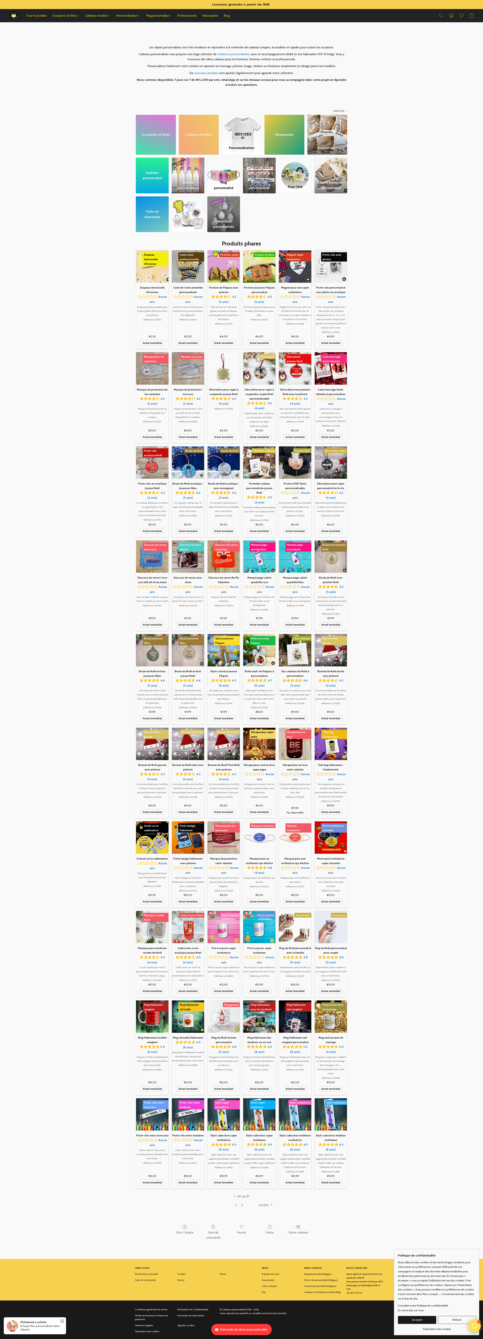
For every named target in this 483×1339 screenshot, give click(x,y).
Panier (270, 1232)
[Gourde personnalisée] (188, 168)
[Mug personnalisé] (223, 168)
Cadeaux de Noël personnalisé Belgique (323, 1292)
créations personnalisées (233, 54)
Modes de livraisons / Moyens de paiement (151, 1317)
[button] (13, 15)
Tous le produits (36, 15)
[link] (437, 1327)
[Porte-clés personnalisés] (259, 168)
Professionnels (187, 15)
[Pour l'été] (295, 168)
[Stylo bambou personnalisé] (331, 168)
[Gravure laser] (327, 128)
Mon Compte (185, 1232)
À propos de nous (270, 1274)
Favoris (241, 1232)
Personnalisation (127, 15)
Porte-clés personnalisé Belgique (321, 1280)
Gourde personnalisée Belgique (320, 1286)
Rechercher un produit (146, 1274)
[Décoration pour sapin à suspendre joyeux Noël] (224, 368)
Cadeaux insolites (97, 15)
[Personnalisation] (241, 128)
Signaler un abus (185, 1325)
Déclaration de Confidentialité (192, 1309)
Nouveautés (210, 15)
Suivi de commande (213, 1235)
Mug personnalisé (158, 15)
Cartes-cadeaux (298, 1232)
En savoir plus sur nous (411, 1310)
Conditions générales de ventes (151, 1309)
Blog (227, 15)
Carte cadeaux (269, 1286)
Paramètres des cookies (147, 1331)
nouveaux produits (206, 73)
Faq (263, 1292)
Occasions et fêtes (65, 15)
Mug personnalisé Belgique (318, 1274)
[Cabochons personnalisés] (223, 206)
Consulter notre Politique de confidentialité (423, 1305)
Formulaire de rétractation (190, 1315)
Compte (181, 1274)
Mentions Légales (144, 1325)
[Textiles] (188, 206)
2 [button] (242, 1205)
